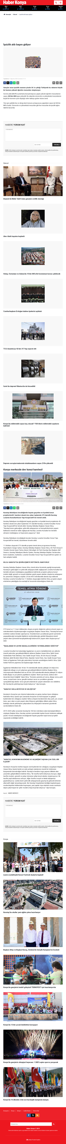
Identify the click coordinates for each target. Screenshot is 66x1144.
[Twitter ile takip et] (33, 1115)
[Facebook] (4, 82)
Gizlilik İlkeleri (27, 1111)
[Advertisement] (33, 30)
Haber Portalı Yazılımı (34, 1139)
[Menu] (60, 2)
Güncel (15, 14)
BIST (20, 6)
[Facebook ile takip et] (29, 1115)
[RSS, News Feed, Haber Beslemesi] (37, 1115)
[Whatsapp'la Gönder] (14, 82)
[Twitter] (8, 82)
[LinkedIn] (11, 82)
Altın (6, 6)
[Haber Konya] (14, 2)
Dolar (34, 6)
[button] (53, 82)
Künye (13, 1111)
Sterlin (61, 6)
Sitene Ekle (36, 1111)
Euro (47, 6)
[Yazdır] (17, 82)
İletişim (19, 1111)
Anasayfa (8, 14)
